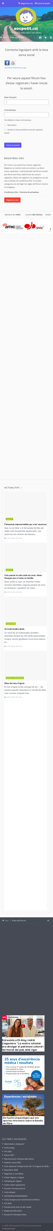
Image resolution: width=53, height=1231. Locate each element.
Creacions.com (8, 1228)
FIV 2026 (8, 1151)
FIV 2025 (8, 1203)
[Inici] (26, 21)
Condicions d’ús (11, 192)
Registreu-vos (12, 200)
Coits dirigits (9, 1192)
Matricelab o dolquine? (14, 1144)
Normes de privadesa (29, 192)
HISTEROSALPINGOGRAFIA (15, 1196)
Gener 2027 (9, 1155)
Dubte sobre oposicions (14, 1185)
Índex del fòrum (19, 920)
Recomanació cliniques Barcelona (19, 1159)
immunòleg (9, 1147)
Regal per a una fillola (13, 1173)
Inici (6, 920)
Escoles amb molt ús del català (17, 1207)
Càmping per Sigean (13, 1181)
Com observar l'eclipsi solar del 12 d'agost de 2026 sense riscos (27, 1166)
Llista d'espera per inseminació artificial (21, 1199)
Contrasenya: (10, 110)
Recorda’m (12, 125)
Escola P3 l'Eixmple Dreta (15, 1214)
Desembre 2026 (11, 1170)
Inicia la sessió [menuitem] (43, 3)
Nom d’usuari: (10, 97)
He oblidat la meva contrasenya (17, 120)
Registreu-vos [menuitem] (27, 3)
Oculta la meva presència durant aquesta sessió (23, 131)
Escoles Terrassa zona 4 (14, 1188)
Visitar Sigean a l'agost (14, 1177)
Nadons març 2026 (12, 1162)
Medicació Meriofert (13, 1211)
